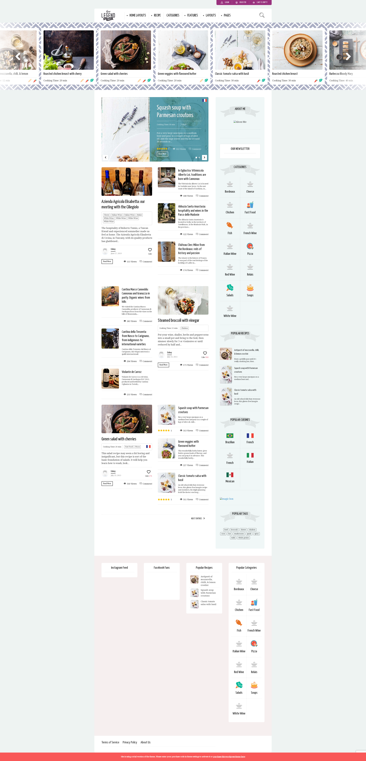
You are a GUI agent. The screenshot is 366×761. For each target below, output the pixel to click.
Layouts (211, 15)
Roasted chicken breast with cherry (62, 73)
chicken (252, 530)
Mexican (230, 481)
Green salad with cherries (114, 73)
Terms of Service (110, 742)
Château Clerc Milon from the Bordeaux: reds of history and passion (191, 249)
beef (226, 530)
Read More (162, 154)
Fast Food (129, 447)
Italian (250, 462)
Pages (227, 15)
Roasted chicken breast (285, 73)
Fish (230, 233)
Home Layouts (138, 15)
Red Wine (230, 274)
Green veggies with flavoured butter (177, 73)
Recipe (157, 15)
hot (229, 534)
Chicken (184, 328)
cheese (243, 530)
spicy (256, 534)
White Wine (109, 218)
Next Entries (196, 518)
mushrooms (239, 534)
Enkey (113, 249)
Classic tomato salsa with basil (232, 73)
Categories (173, 15)
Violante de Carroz (132, 372)
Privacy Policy (130, 742)
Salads (183, 125)
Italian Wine (117, 215)
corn (223, 534)
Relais (139, 215)
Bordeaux (230, 191)
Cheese (106, 215)
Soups (250, 295)
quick (249, 534)
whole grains (243, 538)
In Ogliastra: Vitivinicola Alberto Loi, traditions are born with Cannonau (192, 175)
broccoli (234, 530)
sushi (233, 538)
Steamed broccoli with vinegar (178, 320)
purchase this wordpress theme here (229, 757)
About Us (146, 742)
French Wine (250, 233)
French (250, 442)
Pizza (137, 447)
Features (192, 15)
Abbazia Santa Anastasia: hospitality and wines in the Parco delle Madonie (193, 211)
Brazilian (229, 442)
